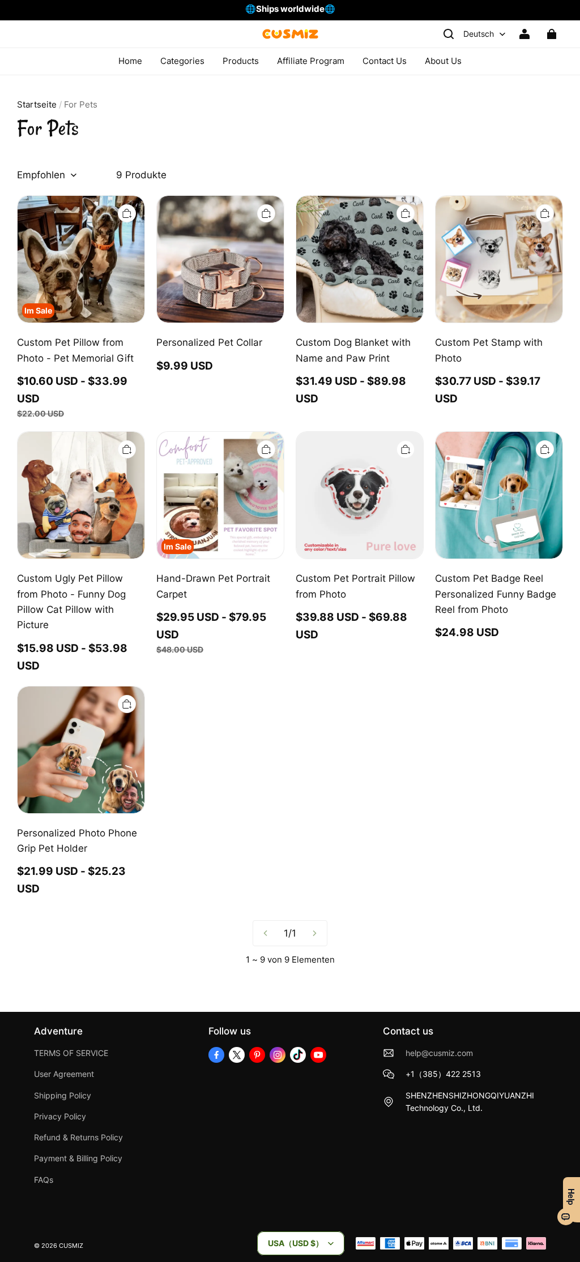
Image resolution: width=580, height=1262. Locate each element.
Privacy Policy (60, 1116)
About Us (443, 60)
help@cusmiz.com (439, 1053)
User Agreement (64, 1074)
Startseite (37, 104)
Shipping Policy (62, 1095)
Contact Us (384, 60)
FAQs (43, 1179)
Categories (182, 60)
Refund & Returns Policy (78, 1137)
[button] (448, 34)
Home (130, 60)
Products (241, 60)
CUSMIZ (71, 1246)
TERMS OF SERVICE (71, 1053)
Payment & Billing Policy (78, 1158)
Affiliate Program (310, 60)
